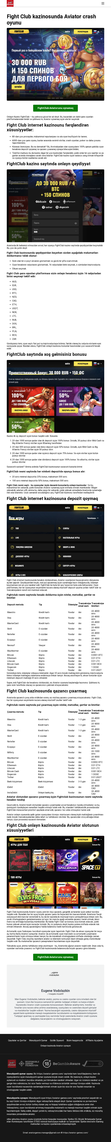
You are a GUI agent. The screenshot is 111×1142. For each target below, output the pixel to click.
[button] (103, 3)
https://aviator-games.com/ (75, 1132)
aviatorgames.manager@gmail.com (45, 1132)
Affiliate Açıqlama (94, 1040)
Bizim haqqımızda (75, 1040)
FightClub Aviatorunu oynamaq (55, 108)
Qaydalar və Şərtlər (17, 1040)
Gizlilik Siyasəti (57, 1040)
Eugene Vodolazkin (55, 991)
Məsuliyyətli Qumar (38, 1040)
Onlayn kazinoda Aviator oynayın (55, 1045)
